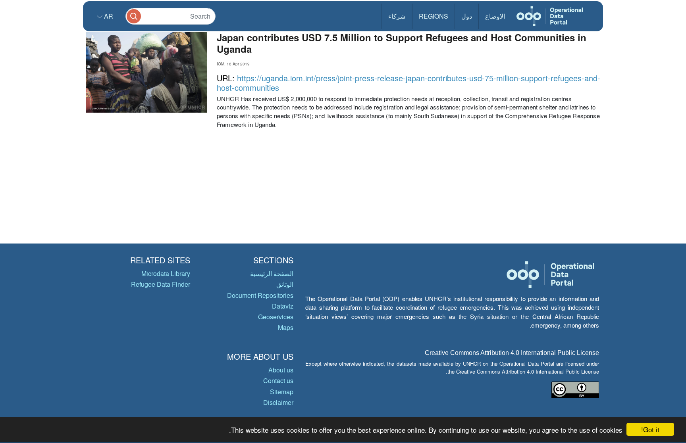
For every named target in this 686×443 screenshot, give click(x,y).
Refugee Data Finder (160, 284)
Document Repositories (260, 295)
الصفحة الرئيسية (271, 273)
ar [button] (107, 16)
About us (280, 369)
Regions (433, 16)
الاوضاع (495, 16)
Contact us (278, 380)
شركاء (396, 16)
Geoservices (275, 316)
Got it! (650, 429)
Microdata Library (165, 273)
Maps (285, 327)
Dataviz (282, 306)
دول (466, 16)
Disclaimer (278, 402)
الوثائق (284, 284)
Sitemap (281, 391)
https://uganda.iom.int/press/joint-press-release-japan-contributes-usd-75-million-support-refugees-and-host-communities (408, 82)
